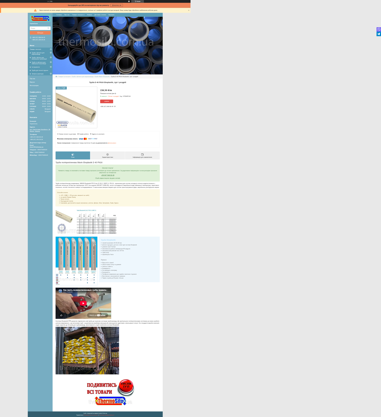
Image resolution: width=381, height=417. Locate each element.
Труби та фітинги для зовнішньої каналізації (39, 62)
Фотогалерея (34, 85)
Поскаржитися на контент (91, 415)
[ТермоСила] (40, 18)
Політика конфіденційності (106, 415)
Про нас (32, 78)
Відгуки (32, 82)
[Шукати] (48, 28)
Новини (89, 14)
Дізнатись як (116, 5)
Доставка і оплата (100, 14)
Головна (59, 14)
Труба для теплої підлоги (40, 70)
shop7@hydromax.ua (36, 147)
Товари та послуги (64, 76)
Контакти (111, 14)
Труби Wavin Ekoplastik (102, 76)
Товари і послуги (35, 49)
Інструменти (36, 67)
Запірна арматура (37, 74)
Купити (106, 101)
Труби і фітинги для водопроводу (38, 53)
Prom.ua (104, 413)
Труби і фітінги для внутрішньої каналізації (39, 58)
